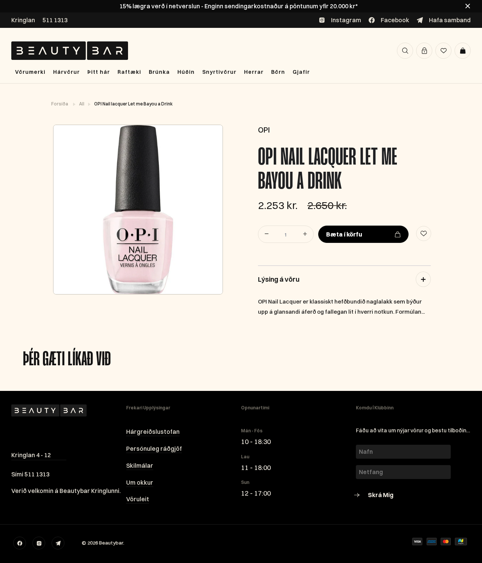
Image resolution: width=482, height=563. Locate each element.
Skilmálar (139, 465)
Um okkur (139, 482)
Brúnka (159, 72)
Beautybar (111, 543)
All (82, 104)
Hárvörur (66, 72)
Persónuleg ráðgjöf (154, 448)
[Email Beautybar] (58, 543)
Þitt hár (98, 72)
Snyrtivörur (219, 72)
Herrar (254, 72)
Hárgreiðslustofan (153, 431)
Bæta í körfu (344, 234)
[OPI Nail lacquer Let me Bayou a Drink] (137, 209)
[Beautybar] (69, 50)
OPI (264, 129)
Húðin (186, 72)
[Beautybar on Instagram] (38, 543)
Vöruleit (137, 499)
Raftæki (129, 72)
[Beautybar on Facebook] (19, 543)
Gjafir (301, 72)
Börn (278, 72)
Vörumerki (30, 72)
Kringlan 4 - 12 (31, 455)
